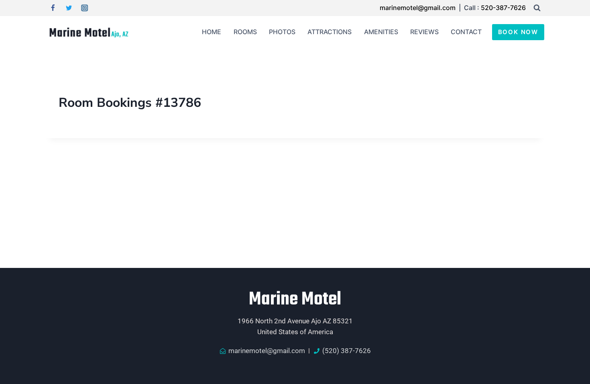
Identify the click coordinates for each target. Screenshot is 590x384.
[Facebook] (53, 8)
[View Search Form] (537, 8)
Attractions (329, 32)
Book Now (518, 32)
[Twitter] (69, 8)
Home (211, 32)
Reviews (424, 32)
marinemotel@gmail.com (418, 8)
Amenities (381, 32)
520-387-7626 (503, 8)
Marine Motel (295, 299)
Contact (466, 32)
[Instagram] (85, 8)
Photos (282, 32)
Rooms (245, 32)
